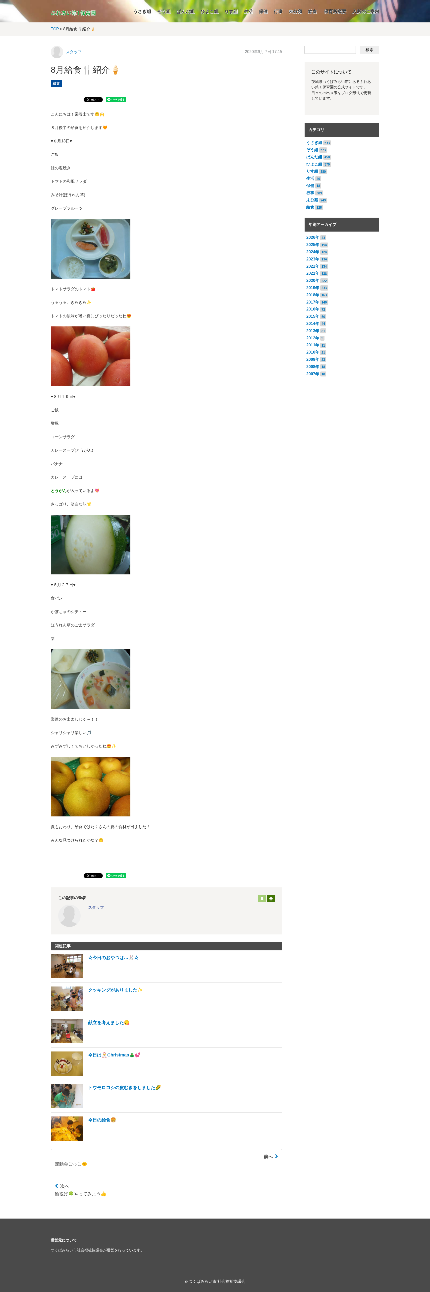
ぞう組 (164, 11)
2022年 (312, 266)
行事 (278, 11)
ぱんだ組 (186, 11)
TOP (55, 29)
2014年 (312, 323)
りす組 (231, 11)
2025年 (312, 245)
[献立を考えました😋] (90, 1042)
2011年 (312, 345)
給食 (312, 11)
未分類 (295, 11)
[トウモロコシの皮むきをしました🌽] (106, 1107)
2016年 (312, 309)
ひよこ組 (209, 11)
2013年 (312, 331)
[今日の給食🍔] (83, 1139)
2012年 (312, 338)
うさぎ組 (142, 11)
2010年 (312, 352)
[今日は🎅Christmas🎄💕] (96, 1074)
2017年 (312, 302)
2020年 (312, 280)
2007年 (312, 374)
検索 (370, 50)
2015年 (312, 316)
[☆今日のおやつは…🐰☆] (95, 977)
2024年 (312, 252)
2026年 (312, 237)
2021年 (312, 273)
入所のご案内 (365, 11)
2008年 (312, 367)
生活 (248, 11)
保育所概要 (335, 11)
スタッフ (74, 52)
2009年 (312, 359)
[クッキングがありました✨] (97, 1009)
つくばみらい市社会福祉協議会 (77, 1250)
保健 (263, 11)
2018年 (312, 295)
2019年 (312, 288)
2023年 (312, 259)
